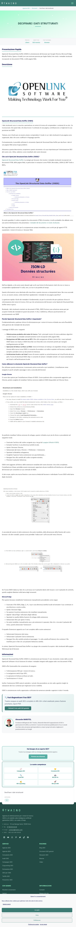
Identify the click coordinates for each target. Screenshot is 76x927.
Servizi (5, 844)
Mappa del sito (44, 893)
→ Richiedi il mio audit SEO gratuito (18, 708)
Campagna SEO (21, 770)
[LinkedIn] (4, 837)
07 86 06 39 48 (12, 827)
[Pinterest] (16, 837)
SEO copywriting (21, 782)
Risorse (42, 844)
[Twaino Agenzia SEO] (11, 810)
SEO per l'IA (55, 776)
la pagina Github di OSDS (50, 442)
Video (41, 862)
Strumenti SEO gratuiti (46, 851)
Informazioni (45, 886)
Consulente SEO (55, 770)
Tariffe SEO (6, 876)
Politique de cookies (33, 924)
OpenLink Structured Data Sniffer (13, 160)
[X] (20, 837)
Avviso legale (43, 924)
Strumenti (34, 8)
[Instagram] (12, 837)
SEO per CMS (55, 782)
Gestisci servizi (7, 904)
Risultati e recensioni (9, 890)
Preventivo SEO (7, 880)
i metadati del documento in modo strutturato (44, 223)
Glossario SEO (43, 855)
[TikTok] (24, 837)
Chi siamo (6, 886)
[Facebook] (28, 837)
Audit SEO (21, 776)
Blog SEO (42, 848)
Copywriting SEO (7, 865)
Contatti (42, 890)
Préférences (37, 920)
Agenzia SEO (26, 8)
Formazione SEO (7, 869)
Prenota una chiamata (38, 756)
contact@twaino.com (15, 830)
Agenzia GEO (6, 851)
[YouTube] (8, 837)
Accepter (37, 910)
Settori (4, 893)
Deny (37, 915)
